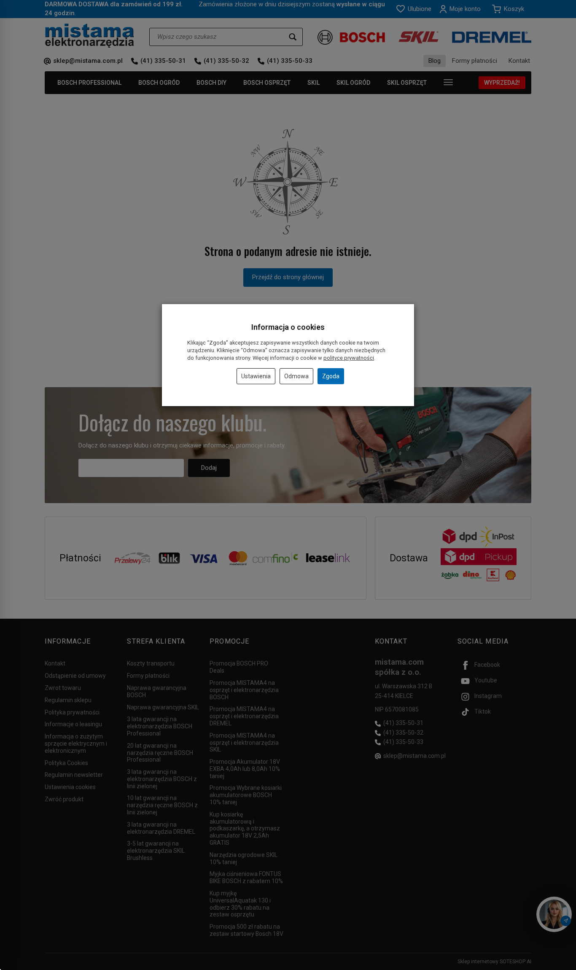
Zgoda (330, 376)
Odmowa (296, 376)
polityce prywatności (348, 358)
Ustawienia (256, 376)
